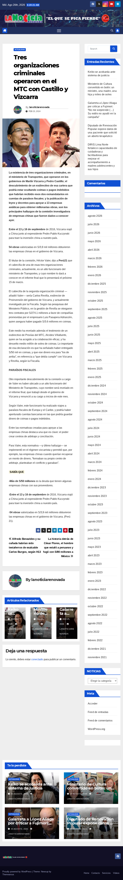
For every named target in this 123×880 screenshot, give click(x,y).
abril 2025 (93, 351)
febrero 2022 (95, 640)
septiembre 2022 (97, 614)
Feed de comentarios (100, 720)
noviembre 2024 (97, 394)
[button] (112, 30)
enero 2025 (94, 377)
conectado (37, 659)
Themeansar (8, 874)
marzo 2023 (95, 564)
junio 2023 (94, 538)
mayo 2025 (94, 343)
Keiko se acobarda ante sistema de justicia (30, 786)
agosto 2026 (95, 215)
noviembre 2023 (97, 496)
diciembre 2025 (97, 283)
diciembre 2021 (97, 648)
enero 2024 (94, 479)
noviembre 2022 (97, 597)
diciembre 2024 (97, 385)
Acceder (92, 703)
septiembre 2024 (97, 411)
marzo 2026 (95, 258)
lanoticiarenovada (39, 107)
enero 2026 (94, 275)
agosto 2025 (95, 317)
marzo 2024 (95, 462)
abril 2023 (93, 555)
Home (86, 873)
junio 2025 (94, 334)
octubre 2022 (95, 606)
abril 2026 (93, 249)
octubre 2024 (95, 402)
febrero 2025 (95, 368)
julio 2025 (93, 326)
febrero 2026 (95, 266)
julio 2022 (93, 631)
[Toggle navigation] (59, 30)
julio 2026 (93, 224)
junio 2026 (94, 232)
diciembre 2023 (97, 487)
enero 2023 (94, 581)
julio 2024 (93, 428)
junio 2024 (94, 436)
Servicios (106, 873)
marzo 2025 (95, 360)
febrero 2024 (95, 470)
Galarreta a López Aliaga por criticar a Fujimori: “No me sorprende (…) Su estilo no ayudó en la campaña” (102, 110)
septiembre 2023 (97, 513)
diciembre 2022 (97, 589)
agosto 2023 (95, 521)
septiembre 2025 (97, 309)
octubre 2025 (95, 300)
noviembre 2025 (97, 292)
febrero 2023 (95, 572)
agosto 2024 (95, 419)
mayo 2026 (94, 241)
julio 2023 (93, 530)
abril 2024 (93, 453)
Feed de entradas (98, 712)
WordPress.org (96, 729)
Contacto (95, 873)
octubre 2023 (95, 504)
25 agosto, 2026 (20, 794)
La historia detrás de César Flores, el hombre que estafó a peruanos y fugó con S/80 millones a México (58, 547)
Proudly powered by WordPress (17, 871)
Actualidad (20, 49)
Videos (116, 873)
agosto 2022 (95, 623)
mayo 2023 (94, 547)
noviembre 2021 (97, 657)
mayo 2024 (94, 445)
